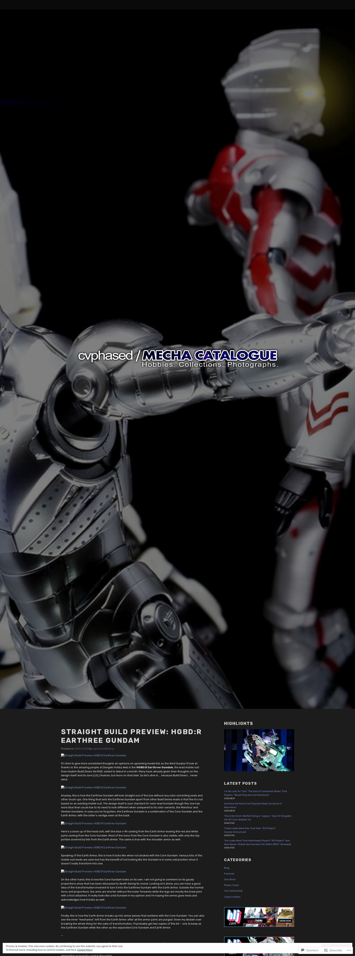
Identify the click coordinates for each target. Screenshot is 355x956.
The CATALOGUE (233, 890)
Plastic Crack (231, 885)
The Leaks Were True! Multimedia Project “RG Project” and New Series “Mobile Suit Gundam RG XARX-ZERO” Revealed (257, 842)
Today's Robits (232, 896)
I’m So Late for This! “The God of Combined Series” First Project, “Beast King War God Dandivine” (255, 793)
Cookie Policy (85, 949)
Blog (111, 748)
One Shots (230, 879)
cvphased (98, 748)
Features (229, 873)
